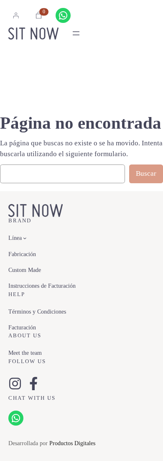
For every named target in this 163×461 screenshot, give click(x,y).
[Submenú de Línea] (25, 238)
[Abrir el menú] (76, 33)
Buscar (146, 173)
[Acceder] (15, 15)
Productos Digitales (72, 443)
